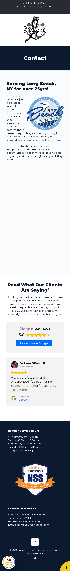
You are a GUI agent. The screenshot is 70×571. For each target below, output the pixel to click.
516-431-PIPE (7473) (35, 2)
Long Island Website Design (34, 550)
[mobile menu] (65, 21)
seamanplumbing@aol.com (37, 6)
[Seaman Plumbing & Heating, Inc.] (35, 29)
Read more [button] (21, 390)
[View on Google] (16, 364)
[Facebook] (35, 11)
